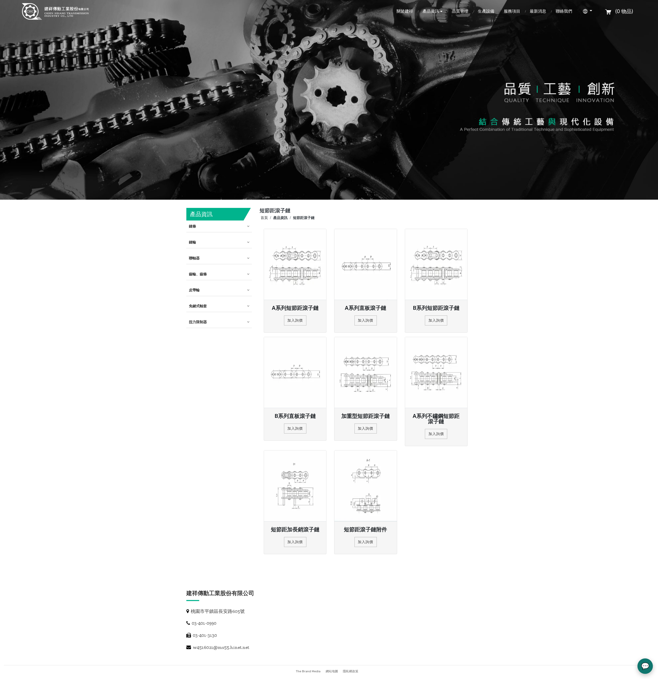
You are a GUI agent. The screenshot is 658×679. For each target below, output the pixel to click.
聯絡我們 (564, 11)
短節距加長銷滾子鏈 (295, 529)
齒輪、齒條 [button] (198, 274)
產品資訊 (431, 11)
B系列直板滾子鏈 (295, 416)
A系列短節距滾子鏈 (295, 308)
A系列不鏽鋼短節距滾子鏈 (436, 418)
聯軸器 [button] (194, 258)
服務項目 (512, 11)
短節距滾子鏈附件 (365, 529)
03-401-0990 (203, 623)
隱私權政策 (350, 671)
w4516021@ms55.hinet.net (220, 647)
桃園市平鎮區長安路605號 (217, 611)
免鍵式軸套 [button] (198, 306)
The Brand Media (308, 671)
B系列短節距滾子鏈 (436, 308)
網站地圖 (332, 671)
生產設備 (486, 11)
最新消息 (538, 11)
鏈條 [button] (192, 226)
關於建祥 (405, 11)
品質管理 (460, 11)
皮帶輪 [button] (194, 290)
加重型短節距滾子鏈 (365, 416)
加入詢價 (295, 320)
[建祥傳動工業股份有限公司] (56, 11)
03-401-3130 (204, 635)
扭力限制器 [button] (198, 322)
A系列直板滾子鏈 (365, 308)
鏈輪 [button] (192, 242)
